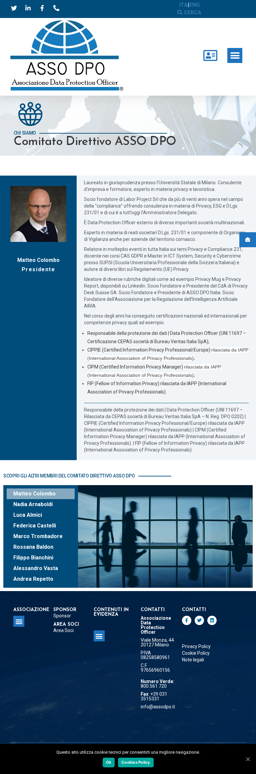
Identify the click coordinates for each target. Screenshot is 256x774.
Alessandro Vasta (35, 568)
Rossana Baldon (33, 547)
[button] (234, 55)
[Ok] (247, 759)
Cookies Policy (135, 762)
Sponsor (62, 615)
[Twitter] (199, 620)
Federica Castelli (34, 525)
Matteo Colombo (34, 493)
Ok (109, 762)
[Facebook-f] (186, 620)
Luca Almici (27, 515)
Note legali (193, 659)
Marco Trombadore (38, 536)
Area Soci (63, 630)
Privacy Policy (196, 646)
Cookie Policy (196, 653)
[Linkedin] (212, 620)
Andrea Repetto (33, 579)
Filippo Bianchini (33, 557)
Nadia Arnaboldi (33, 504)
